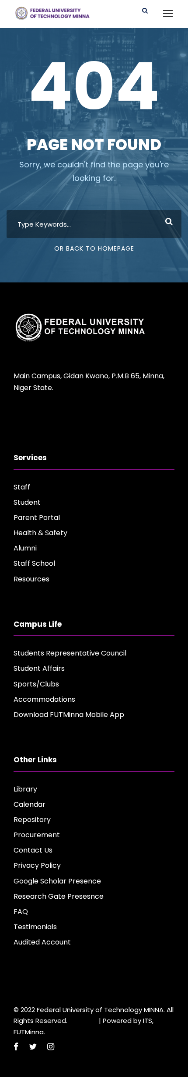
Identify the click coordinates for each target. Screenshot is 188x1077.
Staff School (34, 563)
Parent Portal (37, 518)
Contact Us (33, 850)
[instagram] (50, 1047)
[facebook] (16, 1047)
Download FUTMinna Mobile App (69, 715)
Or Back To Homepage (94, 248)
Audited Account (42, 942)
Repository (32, 820)
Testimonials (35, 927)
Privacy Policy (37, 865)
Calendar (29, 804)
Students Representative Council (70, 653)
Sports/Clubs (36, 684)
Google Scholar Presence (57, 881)
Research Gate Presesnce (59, 896)
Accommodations (44, 699)
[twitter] (33, 1047)
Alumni (25, 548)
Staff (22, 487)
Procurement (37, 835)
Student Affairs (39, 668)
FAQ (21, 912)
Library (25, 789)
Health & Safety (40, 533)
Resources (31, 579)
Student (27, 502)
